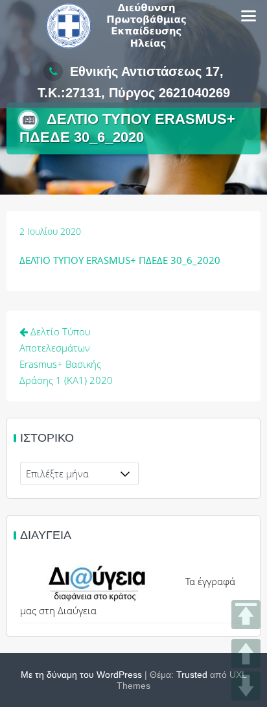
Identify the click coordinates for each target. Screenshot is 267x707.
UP (246, 653)
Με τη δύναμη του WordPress (81, 674)
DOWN (246, 686)
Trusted (191, 674)
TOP (246, 614)
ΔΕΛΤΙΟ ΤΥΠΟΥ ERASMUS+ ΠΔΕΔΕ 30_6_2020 (119, 260)
